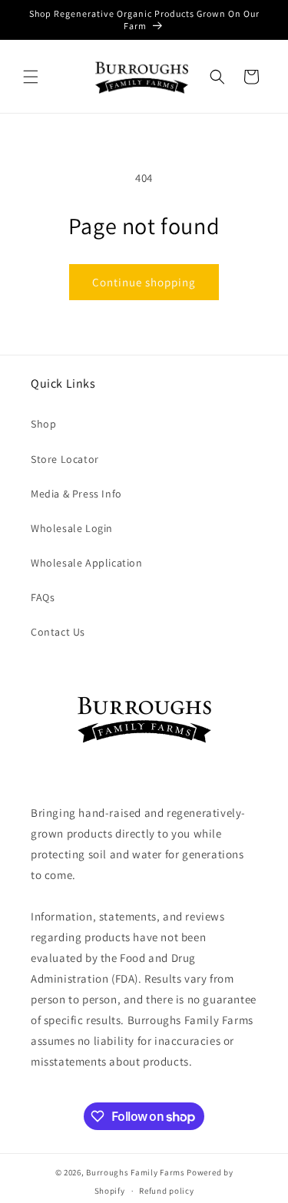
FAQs (43, 597)
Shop (43, 424)
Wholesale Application (87, 563)
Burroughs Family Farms (135, 1172)
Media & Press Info (76, 494)
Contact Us (58, 632)
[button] (31, 77)
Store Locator (65, 459)
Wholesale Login (72, 528)
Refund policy (166, 1190)
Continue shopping (144, 282)
